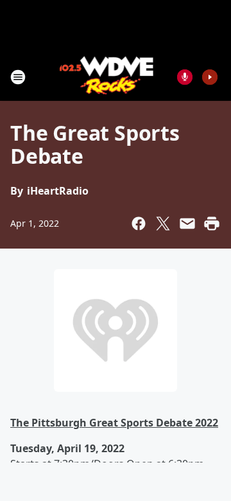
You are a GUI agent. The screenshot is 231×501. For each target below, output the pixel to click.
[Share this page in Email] (187, 224)
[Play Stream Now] (210, 77)
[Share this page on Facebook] (139, 224)
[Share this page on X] (163, 224)
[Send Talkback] (185, 77)
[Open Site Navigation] (18, 77)
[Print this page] (212, 224)
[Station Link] (107, 77)
